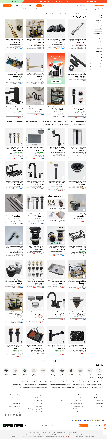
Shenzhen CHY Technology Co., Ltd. (15, 354)
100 (37, 361)
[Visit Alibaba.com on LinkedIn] (17, 415)
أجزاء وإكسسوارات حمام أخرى (55, 13)
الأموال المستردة (38, 406)
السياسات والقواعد (79, 411)
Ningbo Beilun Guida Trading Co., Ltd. (78, 318)
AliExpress (32, 432)
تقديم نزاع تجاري (38, 403)
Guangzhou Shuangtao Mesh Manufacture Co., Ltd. (14, 187)
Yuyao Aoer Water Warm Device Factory (77, 220)
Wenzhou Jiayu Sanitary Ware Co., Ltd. (14, 116)
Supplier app (53, 425)
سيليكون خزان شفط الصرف (64, 124)
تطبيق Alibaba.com (28, 425)
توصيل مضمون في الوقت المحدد (76, 403)
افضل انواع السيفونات (17, 384)
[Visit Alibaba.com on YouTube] (8, 415)
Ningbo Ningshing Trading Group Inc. (57, 254)
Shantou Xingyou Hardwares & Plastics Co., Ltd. (35, 321)
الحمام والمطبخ (67, 13)
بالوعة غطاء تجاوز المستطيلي (49, 124)
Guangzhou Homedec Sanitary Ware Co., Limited (35, 286)
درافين (64, 381)
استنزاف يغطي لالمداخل (74, 381)
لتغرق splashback (86, 381)
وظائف (102, 406)
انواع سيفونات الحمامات (96, 387)
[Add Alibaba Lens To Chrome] (83, 425)
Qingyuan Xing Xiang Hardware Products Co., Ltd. (14, 321)
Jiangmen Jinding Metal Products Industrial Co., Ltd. (14, 255)
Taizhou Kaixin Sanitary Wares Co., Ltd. (14, 47)
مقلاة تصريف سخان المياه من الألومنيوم (94, 384)
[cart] (25, 5)
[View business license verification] (66, 437)
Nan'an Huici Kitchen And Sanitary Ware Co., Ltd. (35, 221)
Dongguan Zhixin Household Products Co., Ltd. (77, 287)
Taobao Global (59, 432)
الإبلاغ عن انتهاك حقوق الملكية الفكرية (34, 408)
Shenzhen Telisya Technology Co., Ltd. (14, 82)
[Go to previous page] (57, 361)
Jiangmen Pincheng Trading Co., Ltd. (57, 114)
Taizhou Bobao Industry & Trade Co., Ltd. (77, 116)
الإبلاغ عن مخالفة (38, 411)
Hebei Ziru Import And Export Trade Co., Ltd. (77, 351)
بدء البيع (19, 400)
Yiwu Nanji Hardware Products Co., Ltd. (35, 48)
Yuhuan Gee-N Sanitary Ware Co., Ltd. (36, 351)
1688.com (38, 432)
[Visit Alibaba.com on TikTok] (5, 415)
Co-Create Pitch (100, 400)
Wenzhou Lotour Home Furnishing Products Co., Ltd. (14, 156)
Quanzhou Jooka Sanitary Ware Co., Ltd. (56, 189)
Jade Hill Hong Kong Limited (59, 155)
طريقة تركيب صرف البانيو (29, 384)
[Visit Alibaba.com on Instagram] (11, 415)
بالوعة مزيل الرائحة (68, 121)
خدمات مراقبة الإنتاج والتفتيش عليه (76, 408)
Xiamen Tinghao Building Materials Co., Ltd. (56, 47)
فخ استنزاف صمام (10, 121)
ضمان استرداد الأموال (78, 400)
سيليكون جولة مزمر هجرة (44, 381)
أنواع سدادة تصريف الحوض (77, 384)
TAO (65, 432)
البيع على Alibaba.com (16, 397)
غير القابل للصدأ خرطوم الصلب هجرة (29, 381)
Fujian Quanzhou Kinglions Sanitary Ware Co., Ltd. (56, 318)
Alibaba (85, 13)
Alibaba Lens (98, 425)
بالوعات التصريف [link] (43, 13)
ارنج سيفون (19, 121)
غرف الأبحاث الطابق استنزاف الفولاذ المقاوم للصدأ (59, 384)
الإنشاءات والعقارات (77, 13)
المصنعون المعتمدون (58, 397)
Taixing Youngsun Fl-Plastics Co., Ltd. (36, 156)
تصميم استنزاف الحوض (80, 121)
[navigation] (96, 187)
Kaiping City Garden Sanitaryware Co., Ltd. (35, 187)
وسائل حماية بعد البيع (78, 406)
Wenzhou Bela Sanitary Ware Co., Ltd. (57, 352)
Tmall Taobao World (46, 432)
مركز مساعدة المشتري (37, 397)
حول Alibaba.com (100, 394)
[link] (105, 425)
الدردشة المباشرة (38, 400)
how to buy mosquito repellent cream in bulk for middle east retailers (34, 387)
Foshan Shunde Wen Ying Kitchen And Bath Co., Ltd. (56, 286)
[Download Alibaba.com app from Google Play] (8, 425)
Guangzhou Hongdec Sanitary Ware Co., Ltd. (35, 82)
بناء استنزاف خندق (97, 381)
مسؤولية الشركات (100, 403)
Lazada (53, 432)
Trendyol (69, 432)
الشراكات (19, 408)
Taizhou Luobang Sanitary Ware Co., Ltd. (77, 187)
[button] (43, 5)
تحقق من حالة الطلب (16, 403)
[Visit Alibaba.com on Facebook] (20, 415)
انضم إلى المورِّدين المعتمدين (15, 406)
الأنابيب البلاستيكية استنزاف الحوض (32, 121)
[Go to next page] (34, 361)
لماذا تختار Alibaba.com (99, 397)
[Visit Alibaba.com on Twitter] (14, 415)
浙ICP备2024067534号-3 (90, 436)
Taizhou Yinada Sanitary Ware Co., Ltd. (77, 79)
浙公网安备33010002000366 (77, 436)
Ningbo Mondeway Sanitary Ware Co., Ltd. (77, 48)
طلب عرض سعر (58, 400)
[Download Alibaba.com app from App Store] (18, 425)
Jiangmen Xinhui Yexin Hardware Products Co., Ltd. (77, 253)
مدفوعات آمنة (80, 397)
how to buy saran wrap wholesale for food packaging (63, 387)
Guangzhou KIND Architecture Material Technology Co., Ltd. (35, 252)
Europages (74, 432)
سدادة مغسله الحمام (42, 384)
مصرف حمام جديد (46, 121)
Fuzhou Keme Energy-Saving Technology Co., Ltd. (14, 221)
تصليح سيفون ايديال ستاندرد (83, 387)
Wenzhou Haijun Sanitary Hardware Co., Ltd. (35, 113)
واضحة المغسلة (56, 381)
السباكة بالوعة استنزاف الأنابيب (79, 124)
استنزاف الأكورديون (57, 121)
